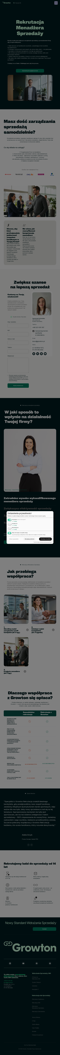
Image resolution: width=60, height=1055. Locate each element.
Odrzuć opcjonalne (13, 539)
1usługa (14, 521)
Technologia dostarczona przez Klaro (43, 542)
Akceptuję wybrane (29, 539)
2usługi (14, 525)
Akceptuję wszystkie (45, 539)
